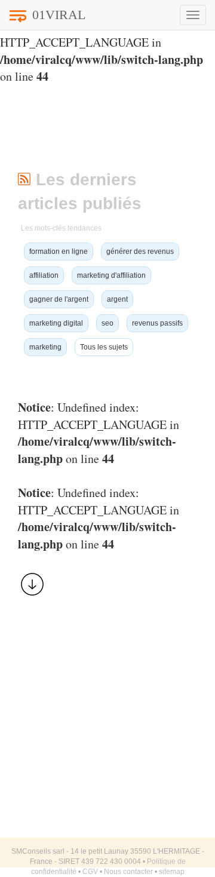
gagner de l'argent (58, 299)
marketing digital (56, 323)
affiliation (44, 275)
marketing (45, 347)
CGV (90, 871)
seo (107, 323)
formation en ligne (58, 251)
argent (117, 299)
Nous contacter (128, 871)
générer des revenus (140, 251)
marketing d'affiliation (111, 275)
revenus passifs (157, 323)
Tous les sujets (104, 347)
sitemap (172, 871)
